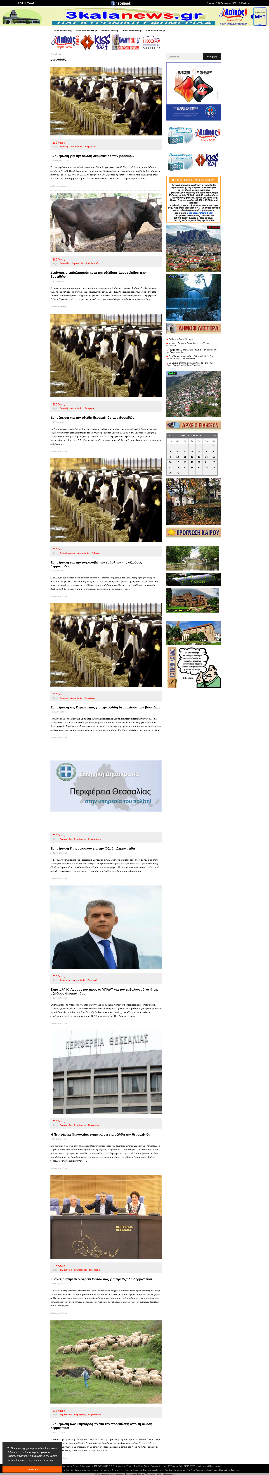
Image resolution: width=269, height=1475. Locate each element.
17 (177, 462)
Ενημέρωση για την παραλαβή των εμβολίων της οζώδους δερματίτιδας (96, 564)
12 (192, 457)
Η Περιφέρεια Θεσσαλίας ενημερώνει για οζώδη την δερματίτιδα (100, 1134)
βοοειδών (64, 263)
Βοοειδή (64, 146)
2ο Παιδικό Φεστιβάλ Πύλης (181, 339)
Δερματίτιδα (76, 146)
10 (177, 457)
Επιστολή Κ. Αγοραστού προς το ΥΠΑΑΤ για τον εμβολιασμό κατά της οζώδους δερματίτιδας (104, 991)
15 (213, 457)
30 (170, 473)
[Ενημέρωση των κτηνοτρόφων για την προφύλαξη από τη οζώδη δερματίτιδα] (101, 1362)
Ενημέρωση (90, 146)
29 (213, 467)
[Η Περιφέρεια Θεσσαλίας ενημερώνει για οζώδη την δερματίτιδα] (101, 1072)
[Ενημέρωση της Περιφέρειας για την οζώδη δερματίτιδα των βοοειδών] (101, 645)
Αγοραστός (65, 980)
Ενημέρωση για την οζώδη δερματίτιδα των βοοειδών (92, 156)
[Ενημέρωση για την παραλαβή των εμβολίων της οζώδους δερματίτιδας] (101, 500)
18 (185, 462)
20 (199, 462)
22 (213, 462)
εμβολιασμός (92, 263)
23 (170, 467)
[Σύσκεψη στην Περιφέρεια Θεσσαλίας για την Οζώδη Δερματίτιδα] (101, 1217)
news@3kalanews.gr (212, 1466)
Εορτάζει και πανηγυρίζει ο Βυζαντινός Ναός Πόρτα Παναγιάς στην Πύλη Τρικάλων (190, 357)
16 (170, 462)
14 (206, 457)
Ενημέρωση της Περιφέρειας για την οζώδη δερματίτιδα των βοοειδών (105, 707)
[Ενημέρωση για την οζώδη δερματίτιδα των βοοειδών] (101, 101)
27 (199, 467)
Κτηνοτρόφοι (94, 839)
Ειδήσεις (59, 142)
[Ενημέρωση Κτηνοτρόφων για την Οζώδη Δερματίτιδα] (101, 786)
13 (199, 457)
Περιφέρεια (90, 408)
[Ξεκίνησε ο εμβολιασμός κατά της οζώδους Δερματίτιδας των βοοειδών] (101, 223)
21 (206, 462)
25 (185, 467)
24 (177, 467)
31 (177, 473)
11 (185, 457)
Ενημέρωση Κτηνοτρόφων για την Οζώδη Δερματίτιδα (92, 848)
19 (192, 462)
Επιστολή (92, 980)
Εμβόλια (96, 553)
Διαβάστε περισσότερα (59, 186)
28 (206, 467)
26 (192, 467)
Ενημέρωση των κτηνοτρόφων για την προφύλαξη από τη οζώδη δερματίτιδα (101, 1426)
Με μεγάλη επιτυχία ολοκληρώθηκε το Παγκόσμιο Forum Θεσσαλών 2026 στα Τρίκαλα (189, 364)
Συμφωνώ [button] (32, 1469)
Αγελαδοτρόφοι (67, 553)
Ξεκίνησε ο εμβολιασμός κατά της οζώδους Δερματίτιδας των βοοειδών (98, 274)
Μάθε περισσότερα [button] (43, 1460)
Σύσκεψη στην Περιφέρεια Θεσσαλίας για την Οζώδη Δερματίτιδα (101, 1279)
